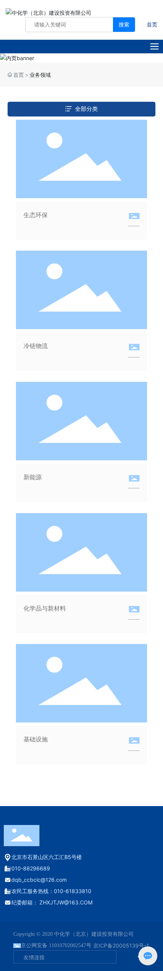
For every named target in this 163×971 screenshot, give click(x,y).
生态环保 (36, 215)
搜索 (124, 24)
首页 (152, 24)
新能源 (33, 477)
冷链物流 (36, 346)
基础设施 (36, 739)
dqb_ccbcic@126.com (39, 879)
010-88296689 (30, 868)
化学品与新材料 (45, 608)
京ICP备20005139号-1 (121, 945)
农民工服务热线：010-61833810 (51, 891)
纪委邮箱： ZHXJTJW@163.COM (51, 902)
